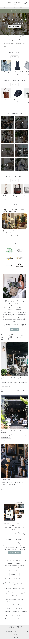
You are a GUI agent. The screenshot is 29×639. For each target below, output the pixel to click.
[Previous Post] (11, 235)
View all (14, 56)
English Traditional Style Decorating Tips (13, 210)
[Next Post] (17, 235)
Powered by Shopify (14, 637)
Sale (25, 36)
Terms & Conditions (14, 631)
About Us (14, 635)
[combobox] (15, 46)
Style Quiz (15, 36)
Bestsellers (5, 36)
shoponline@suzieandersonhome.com (14, 565)
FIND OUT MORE (14, 604)
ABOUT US (14, 329)
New (10, 36)
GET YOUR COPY (14, 552)
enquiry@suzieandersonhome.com (18, 568)
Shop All (21, 36)
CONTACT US (14, 574)
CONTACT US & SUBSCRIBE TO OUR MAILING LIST (14, 627)
